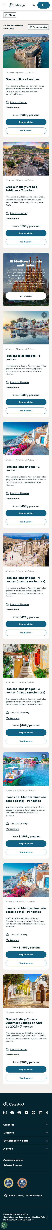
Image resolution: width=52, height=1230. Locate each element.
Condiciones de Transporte (16, 1217)
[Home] (17, 5)
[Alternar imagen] (44, 38)
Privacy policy (26, 1220)
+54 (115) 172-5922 (34, 5)
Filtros (11, 15)
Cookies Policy (39, 1217)
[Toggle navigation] (4, 5)
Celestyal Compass (12, 1165)
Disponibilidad (26, 122)
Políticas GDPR (10, 1220)
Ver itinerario (12, 107)
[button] (16, 102)
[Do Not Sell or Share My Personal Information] (4, 1225)
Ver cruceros (26, 296)
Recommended (40, 27)
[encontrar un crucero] (43, 5)
